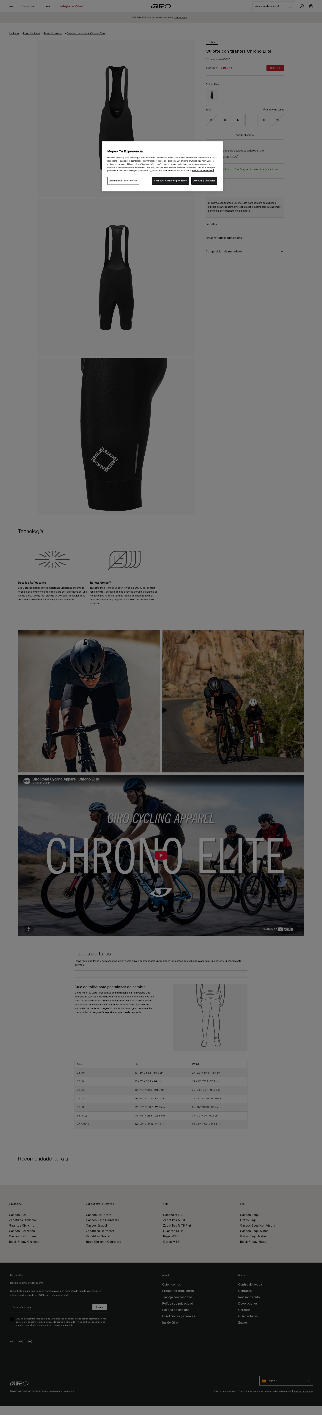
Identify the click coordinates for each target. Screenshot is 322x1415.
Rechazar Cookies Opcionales (170, 180)
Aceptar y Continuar (204, 180)
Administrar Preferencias (123, 180)
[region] (162, 166)
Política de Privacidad (202, 170)
